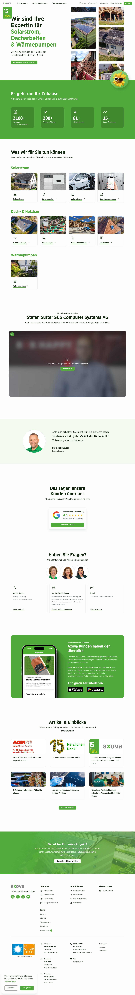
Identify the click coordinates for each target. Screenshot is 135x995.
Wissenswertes (45, 922)
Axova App (102, 944)
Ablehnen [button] (11, 988)
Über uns (43, 918)
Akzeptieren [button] (27, 988)
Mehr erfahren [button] (10, 982)
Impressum (102, 947)
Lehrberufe (44, 926)
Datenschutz (103, 950)
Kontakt (42, 914)
